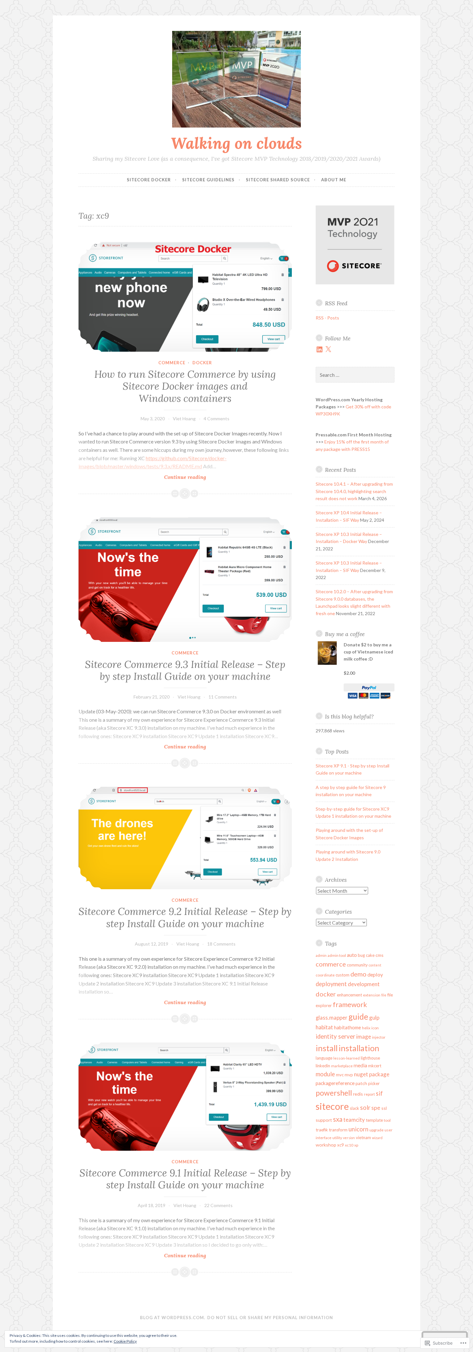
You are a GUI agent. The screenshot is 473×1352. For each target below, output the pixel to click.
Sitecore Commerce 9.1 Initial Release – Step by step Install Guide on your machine (185, 1179)
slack (354, 1108)
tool (387, 1120)
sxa (337, 1119)
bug (361, 955)
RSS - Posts (327, 317)
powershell (334, 1092)
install (327, 1048)
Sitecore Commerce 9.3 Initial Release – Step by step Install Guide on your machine (185, 670)
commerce (171, 362)
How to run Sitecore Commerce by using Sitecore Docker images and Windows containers (185, 386)
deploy (375, 974)
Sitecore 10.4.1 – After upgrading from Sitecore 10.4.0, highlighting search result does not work (354, 491)
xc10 (349, 1145)
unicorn (358, 1129)
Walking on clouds (236, 143)
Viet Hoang (184, 418)
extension (371, 995)
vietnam (363, 1137)
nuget (361, 1074)
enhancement (349, 994)
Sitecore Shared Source (278, 179)
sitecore (332, 1106)
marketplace (342, 1065)
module (325, 1074)
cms (380, 955)
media (360, 1065)
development (364, 984)
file (383, 995)
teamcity (354, 1120)
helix (366, 1027)
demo (358, 974)
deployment (331, 983)
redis (358, 1094)
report (369, 1094)
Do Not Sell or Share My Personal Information (270, 1317)
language (324, 1058)
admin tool (337, 955)
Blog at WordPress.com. (172, 1317)
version (349, 1138)
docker (202, 362)
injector (378, 1037)
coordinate (325, 975)
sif (379, 1093)
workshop (326, 1144)
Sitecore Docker (149, 179)
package (379, 1074)
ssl (384, 1108)
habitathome (347, 1027)
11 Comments (223, 697)
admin (321, 955)
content (375, 965)
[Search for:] (355, 375)
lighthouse (370, 1058)
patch (361, 1083)
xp (356, 1145)
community (357, 964)
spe (375, 1107)
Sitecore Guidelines (208, 179)
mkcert (374, 1065)
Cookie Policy (125, 1341)
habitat (324, 1027)
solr (365, 1107)
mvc (340, 1074)
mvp (349, 1074)
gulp (374, 1017)
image (363, 1036)
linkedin (323, 1065)
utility (337, 1137)
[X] (328, 349)
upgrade (376, 1130)
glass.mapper (332, 1017)
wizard (377, 1138)
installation (359, 1048)
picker (374, 1083)
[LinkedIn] (319, 349)
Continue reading (142, 477)
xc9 (340, 1144)
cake (370, 955)
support (324, 1120)
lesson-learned (346, 1058)
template (374, 1120)
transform (338, 1129)
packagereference (335, 1083)
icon (375, 1027)
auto (352, 955)
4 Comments (216, 418)
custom (342, 974)
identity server (335, 1036)
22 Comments (218, 1205)
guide (358, 1016)
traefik (322, 1129)
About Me (333, 179)
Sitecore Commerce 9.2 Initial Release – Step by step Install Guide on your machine (185, 917)
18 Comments (221, 944)
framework (350, 1004)
